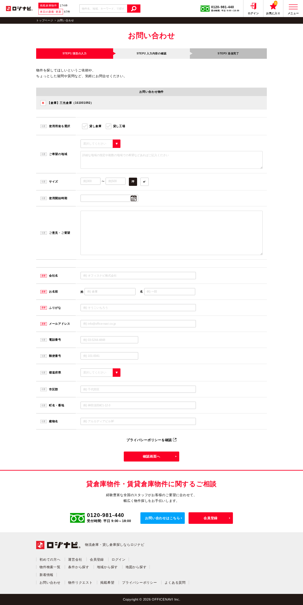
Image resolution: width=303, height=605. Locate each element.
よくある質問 (175, 582)
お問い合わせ (50, 582)
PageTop (290, 595)
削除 (43, 103)
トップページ (44, 20)
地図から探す (136, 567)
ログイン (119, 559)
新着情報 (46, 575)
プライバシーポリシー (139, 582)
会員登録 (211, 518)
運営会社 (75, 559)
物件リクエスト (80, 582)
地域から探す (107, 567)
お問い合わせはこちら (162, 518)
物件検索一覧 (50, 567)
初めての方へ (50, 559)
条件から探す (78, 567)
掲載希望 (107, 582)
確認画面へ (151, 456)
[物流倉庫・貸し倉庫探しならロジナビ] (19, 8)
